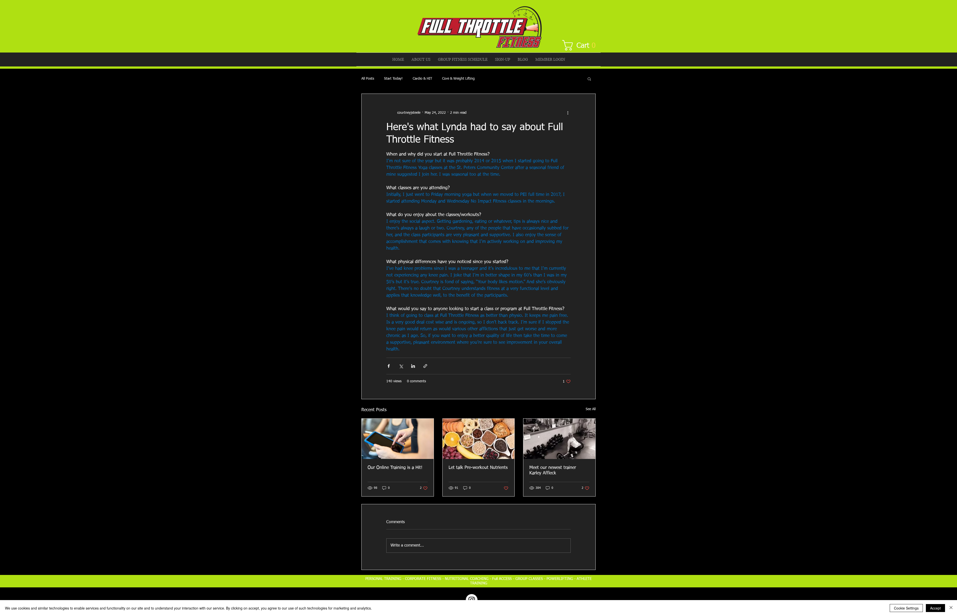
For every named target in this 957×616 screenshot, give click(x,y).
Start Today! (393, 78)
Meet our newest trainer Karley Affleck (552, 470)
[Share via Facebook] (388, 366)
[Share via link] (425, 366)
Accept (935, 608)
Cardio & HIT (422, 78)
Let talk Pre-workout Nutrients (478, 467)
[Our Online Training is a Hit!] (398, 439)
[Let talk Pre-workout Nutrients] (479, 439)
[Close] (951, 608)
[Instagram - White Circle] (472, 600)
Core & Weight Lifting (458, 78)
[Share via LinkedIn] (413, 366)
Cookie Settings (906, 608)
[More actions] (568, 113)
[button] (581, 45)
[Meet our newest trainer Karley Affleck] (559, 439)
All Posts (367, 78)
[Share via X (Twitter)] (401, 366)
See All (591, 409)
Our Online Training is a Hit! (395, 467)
